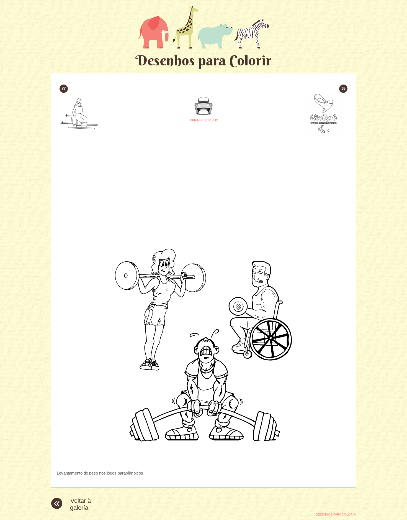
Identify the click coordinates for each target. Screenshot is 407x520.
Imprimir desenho (203, 120)
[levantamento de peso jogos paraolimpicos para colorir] (203, 462)
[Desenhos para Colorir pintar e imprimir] (203, 27)
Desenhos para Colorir (203, 60)
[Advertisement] (151, 175)
